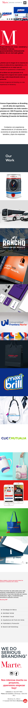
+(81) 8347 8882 (17, 691)
